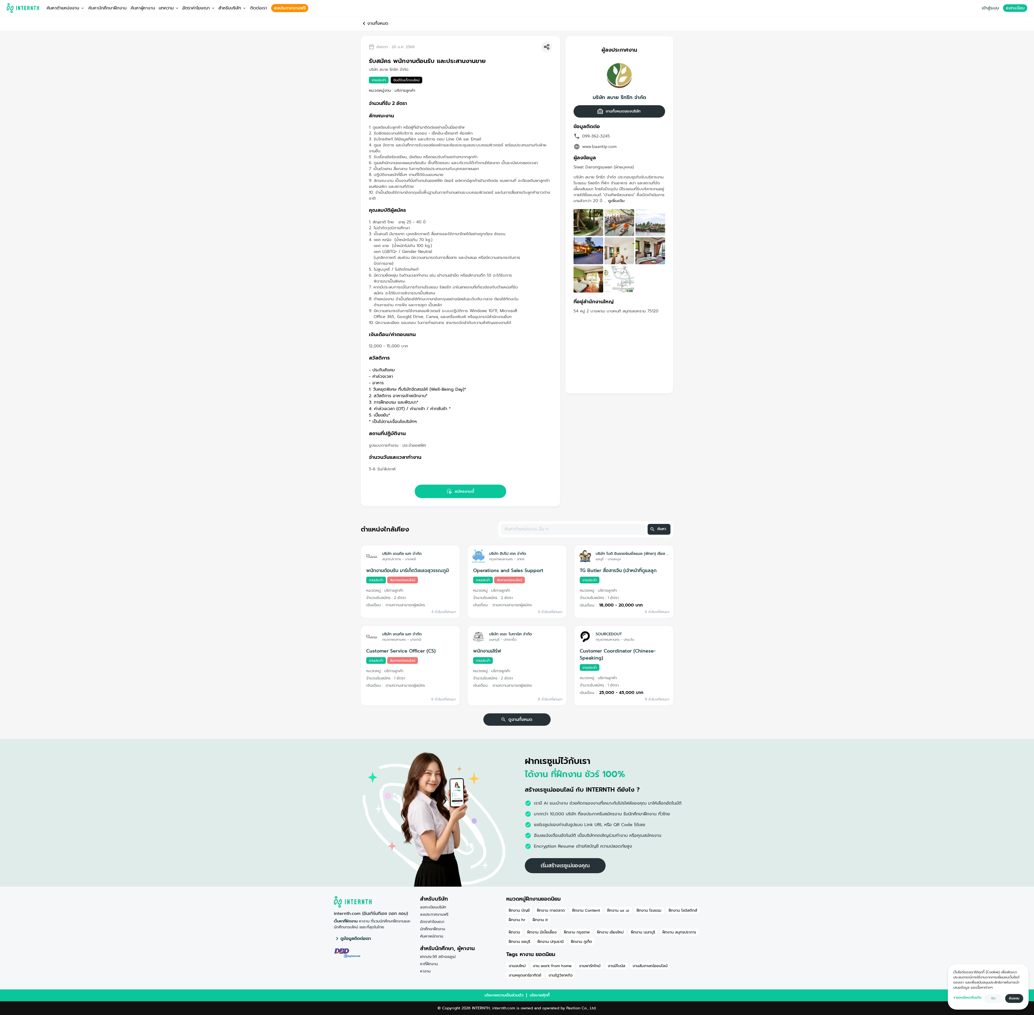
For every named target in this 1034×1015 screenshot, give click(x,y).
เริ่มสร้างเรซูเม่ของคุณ (565, 865)
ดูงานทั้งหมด (520, 719)
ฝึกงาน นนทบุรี (643, 932)
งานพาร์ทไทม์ (589, 966)
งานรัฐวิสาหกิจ (560, 975)
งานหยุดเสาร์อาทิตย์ (525, 975)
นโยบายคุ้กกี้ (540, 995)
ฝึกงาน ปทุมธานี (550, 941)
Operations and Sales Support (508, 570)
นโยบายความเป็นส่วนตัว (503, 995)
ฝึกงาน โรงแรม (649, 910)
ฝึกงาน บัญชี (519, 910)
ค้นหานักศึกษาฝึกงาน (107, 8)
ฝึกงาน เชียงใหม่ (610, 932)
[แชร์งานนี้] (546, 46)
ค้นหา (661, 529)
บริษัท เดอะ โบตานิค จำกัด (510, 634)
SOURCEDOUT (609, 634)
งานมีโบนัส (616, 966)
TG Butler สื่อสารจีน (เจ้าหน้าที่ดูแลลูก (618, 570)
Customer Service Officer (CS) (401, 650)
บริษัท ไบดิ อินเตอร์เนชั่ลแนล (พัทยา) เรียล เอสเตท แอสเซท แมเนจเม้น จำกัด (632, 553)
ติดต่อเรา (258, 8)
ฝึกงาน (514, 932)
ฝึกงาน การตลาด (551, 910)
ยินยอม (1014, 998)
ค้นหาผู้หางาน (143, 8)
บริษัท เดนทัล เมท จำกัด (402, 553)
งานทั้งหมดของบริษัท (623, 111)
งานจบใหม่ (517, 966)
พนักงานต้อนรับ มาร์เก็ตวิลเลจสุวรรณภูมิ (407, 570)
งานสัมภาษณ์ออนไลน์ (650, 966)
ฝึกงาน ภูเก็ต (581, 941)
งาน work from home (552, 966)
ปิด (993, 998)
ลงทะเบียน (1015, 8)
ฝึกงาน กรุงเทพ (577, 932)
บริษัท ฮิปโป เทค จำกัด (507, 553)
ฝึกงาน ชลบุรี (519, 941)
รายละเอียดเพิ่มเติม (967, 997)
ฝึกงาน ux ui (618, 910)
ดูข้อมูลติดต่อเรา (355, 938)
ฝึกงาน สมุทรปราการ (679, 932)
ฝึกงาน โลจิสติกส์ (683, 910)
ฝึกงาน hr (517, 920)
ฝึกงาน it (540, 920)
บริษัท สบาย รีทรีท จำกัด (619, 97)
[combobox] (572, 529)
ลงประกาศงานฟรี (290, 8)
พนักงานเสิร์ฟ (487, 650)
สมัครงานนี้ (464, 491)
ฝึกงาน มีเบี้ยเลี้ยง (542, 932)
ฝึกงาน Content (586, 910)
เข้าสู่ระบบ (990, 8)
